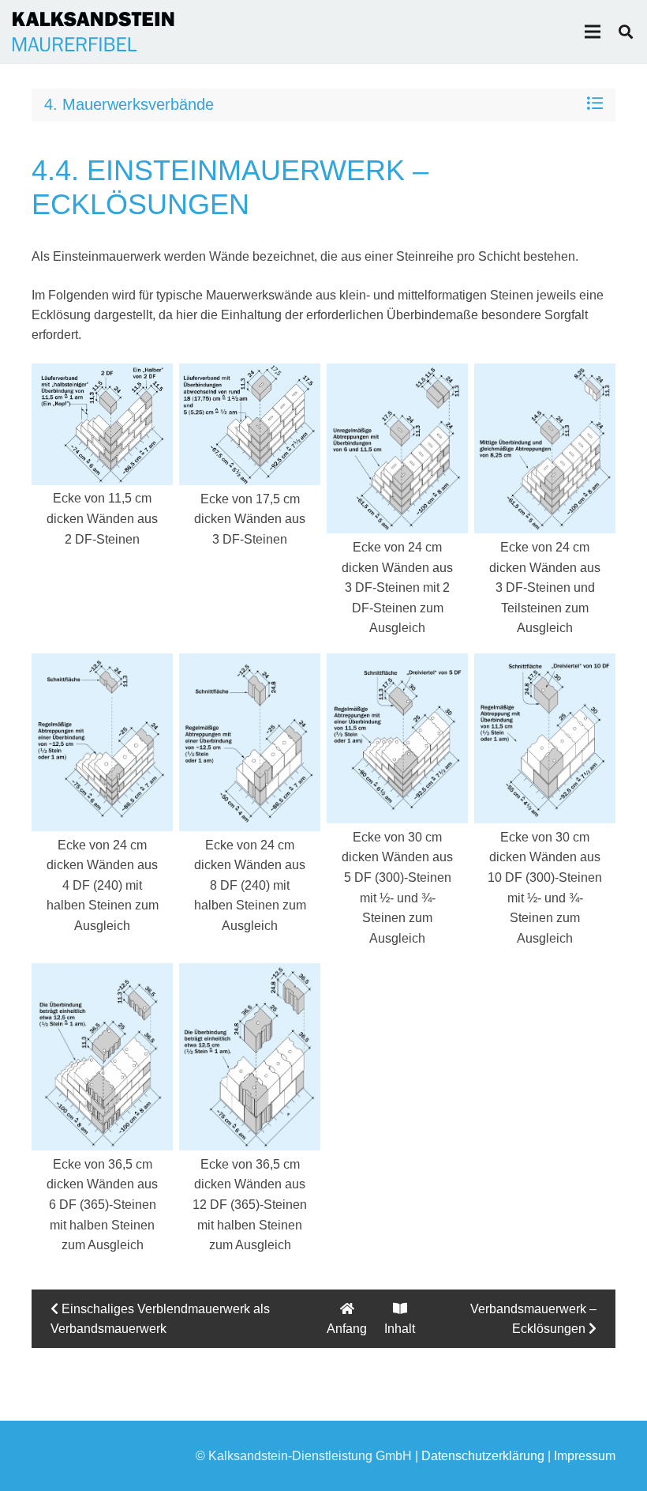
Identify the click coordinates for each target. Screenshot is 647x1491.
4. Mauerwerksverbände (129, 104)
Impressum (584, 1456)
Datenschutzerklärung (482, 1456)
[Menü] (592, 31)
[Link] (93, 31)
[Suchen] (625, 32)
